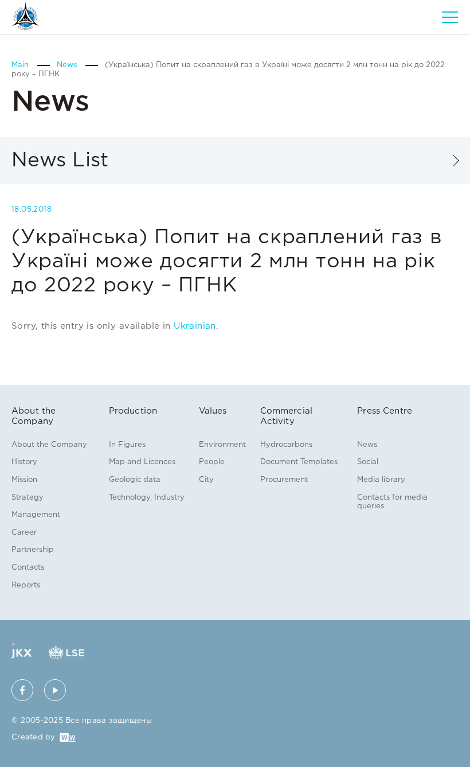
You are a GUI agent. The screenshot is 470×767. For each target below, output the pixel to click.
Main (21, 65)
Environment (222, 445)
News (68, 65)
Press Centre (384, 411)
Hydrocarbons (286, 445)
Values (213, 411)
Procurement (284, 480)
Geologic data (134, 480)
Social (367, 462)
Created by (33, 737)
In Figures (127, 445)
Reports (25, 585)
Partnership (32, 550)
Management (35, 515)
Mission (24, 480)
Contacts (27, 567)
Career (24, 532)
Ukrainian (195, 326)
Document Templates (299, 462)
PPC (25, 16)
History (24, 462)
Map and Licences (142, 462)
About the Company (49, 445)
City (206, 480)
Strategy (27, 498)
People (212, 462)
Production (133, 411)
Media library (381, 480)
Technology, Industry (147, 498)
